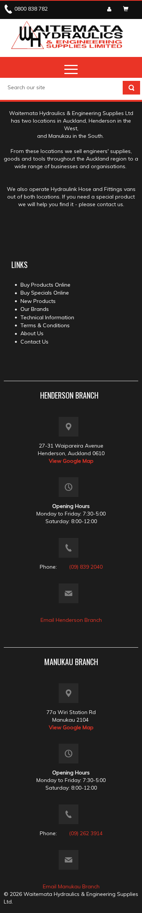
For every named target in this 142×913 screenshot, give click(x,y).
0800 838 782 (31, 8)
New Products (38, 301)
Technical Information (47, 317)
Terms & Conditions (45, 325)
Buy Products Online (45, 284)
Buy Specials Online (44, 292)
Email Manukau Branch (71, 886)
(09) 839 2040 (86, 566)
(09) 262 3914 (86, 833)
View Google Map (71, 460)
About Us (32, 333)
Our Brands (34, 309)
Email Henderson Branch (71, 620)
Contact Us (34, 341)
